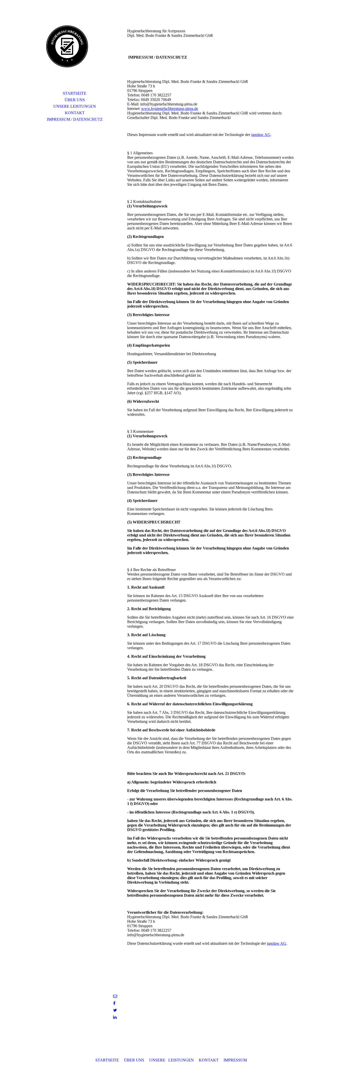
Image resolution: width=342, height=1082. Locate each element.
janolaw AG (260, 134)
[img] (75, 51)
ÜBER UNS (75, 100)
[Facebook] (114, 1003)
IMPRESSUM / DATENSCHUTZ (75, 119)
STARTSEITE (74, 93)
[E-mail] (115, 996)
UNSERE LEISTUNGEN (74, 106)
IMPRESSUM (235, 1060)
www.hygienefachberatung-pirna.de (169, 108)
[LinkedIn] (115, 1017)
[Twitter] (115, 1010)
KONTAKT (75, 113)
